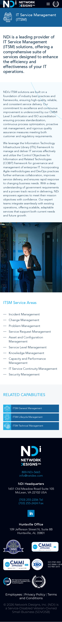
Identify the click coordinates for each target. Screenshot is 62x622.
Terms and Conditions (38, 596)
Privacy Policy (34, 594)
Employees (13, 594)
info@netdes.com (31, 476)
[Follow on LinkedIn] (31, 513)
